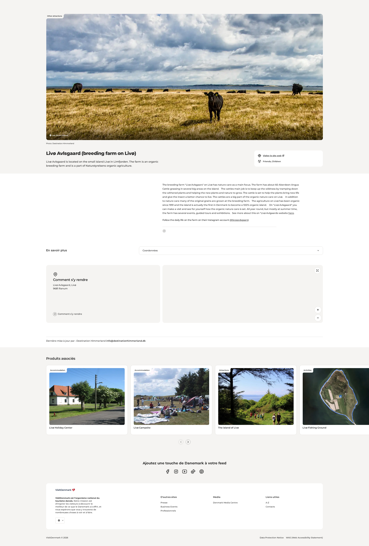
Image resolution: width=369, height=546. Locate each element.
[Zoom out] (318, 317)
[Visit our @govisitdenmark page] (193, 471)
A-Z (267, 502)
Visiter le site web (272, 155)
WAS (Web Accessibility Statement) (304, 537)
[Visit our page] (176, 471)
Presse (164, 502)
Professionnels (168, 510)
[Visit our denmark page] (167, 471)
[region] (242, 294)
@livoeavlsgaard (239, 220)
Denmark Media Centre (225, 502)
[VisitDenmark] (65, 489)
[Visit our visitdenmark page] (184, 471)
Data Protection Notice (272, 537)
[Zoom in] (318, 309)
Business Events (169, 506)
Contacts (270, 506)
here (291, 213)
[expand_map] (317, 270)
